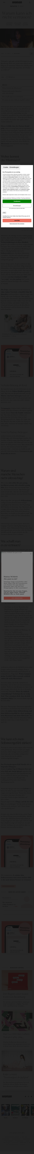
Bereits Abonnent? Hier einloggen (17, 223)
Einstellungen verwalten (17, 205)
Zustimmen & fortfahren (17, 201)
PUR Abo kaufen (17, 220)
